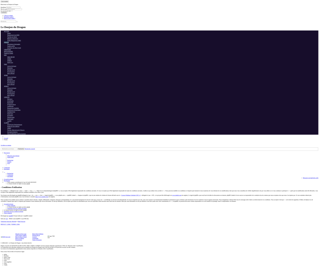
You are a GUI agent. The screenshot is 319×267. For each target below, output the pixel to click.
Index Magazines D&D (14, 40)
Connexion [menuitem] (7, 167)
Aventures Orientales (14, 110)
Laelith (9, 121)
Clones (6, 123)
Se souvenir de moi (6, 11)
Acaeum (34, 237)
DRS (5, 55)
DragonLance (11, 104)
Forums (9, 161)
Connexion (3, 12)
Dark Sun (10, 62)
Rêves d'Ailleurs (19, 238)
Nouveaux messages (13, 44)
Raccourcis (7, 153)
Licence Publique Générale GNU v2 (130, 195)
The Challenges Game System (16, 134)
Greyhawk (10, 101)
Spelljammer (11, 112)
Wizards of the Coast (20, 234)
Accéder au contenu (6, 145)
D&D (5, 64)
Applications (8, 51)
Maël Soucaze (21, 221)
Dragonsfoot (18, 240)
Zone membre (4, 1)
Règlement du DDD (13, 35)
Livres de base (11, 66)
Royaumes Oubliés (13, 108)
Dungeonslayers (12, 132)
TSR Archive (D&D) (21, 235)
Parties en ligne (12, 37)
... (4, 172)
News (9, 33)
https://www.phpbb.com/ (41, 196)
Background (11, 70)
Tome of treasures (37, 240)
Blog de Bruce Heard (21, 237)
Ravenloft (10, 103)
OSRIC (9, 128)
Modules (10, 68)
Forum (6, 42)
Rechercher (10, 173)
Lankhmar (10, 106)
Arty (7, 218)
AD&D (9, 59)
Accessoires (11, 72)
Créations (7, 50)
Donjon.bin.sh (36, 235)
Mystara (9, 99)
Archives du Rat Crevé (14, 48)
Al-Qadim (10, 115)
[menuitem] (13, 156)
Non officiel (10, 73)
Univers (6, 97)
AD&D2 (9, 61)
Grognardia (35, 238)
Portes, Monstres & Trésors (16, 130)
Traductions (8, 53)
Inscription (10, 176)
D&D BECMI (11, 57)
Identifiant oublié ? (9, 17)
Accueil (6, 31)
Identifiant (3, 7)
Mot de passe (4, 9)
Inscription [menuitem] (7, 169)
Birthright (10, 119)
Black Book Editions (37, 234)
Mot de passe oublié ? (9, 18)
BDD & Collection (12, 39)
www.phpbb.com (176, 195)
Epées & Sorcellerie (13, 126)
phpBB (11, 216)
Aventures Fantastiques (14, 125)
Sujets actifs (11, 46)
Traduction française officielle (8, 221)
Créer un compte (8, 15)
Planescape (10, 117)
